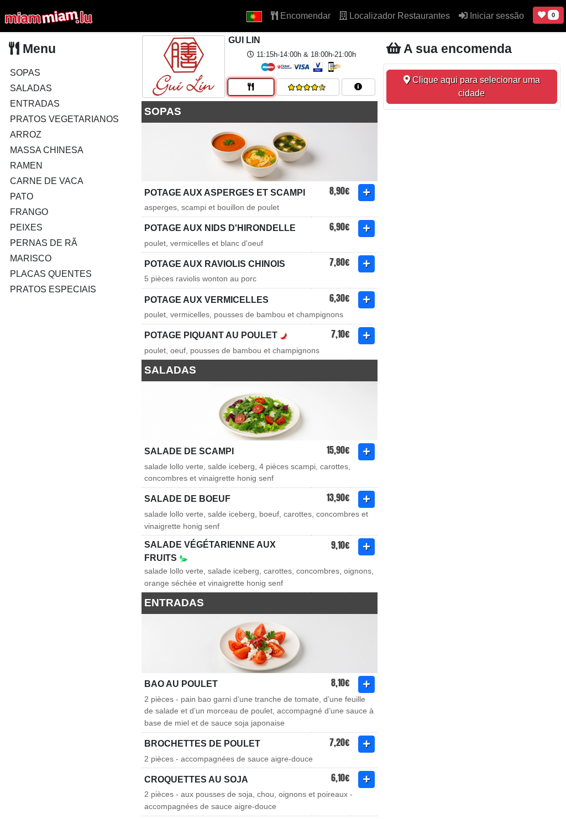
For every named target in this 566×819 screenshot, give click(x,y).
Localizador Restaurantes (398, 15)
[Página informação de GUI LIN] (358, 87)
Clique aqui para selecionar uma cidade (475, 86)
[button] (254, 16)
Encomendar (304, 15)
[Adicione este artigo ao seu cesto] (366, 192)
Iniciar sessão (496, 15)
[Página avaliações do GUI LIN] (307, 87)
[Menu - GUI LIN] (251, 87)
